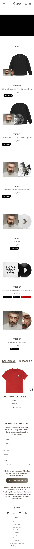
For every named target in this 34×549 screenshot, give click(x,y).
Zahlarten (17, 524)
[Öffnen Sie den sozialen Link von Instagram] (14, 513)
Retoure (17, 532)
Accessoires (26, 361)
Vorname (6, 450)
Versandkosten (17, 522)
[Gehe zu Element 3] (16, 407)
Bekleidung (9, 361)
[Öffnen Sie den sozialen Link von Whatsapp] (26, 513)
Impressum (17, 540)
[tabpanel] (17, 387)
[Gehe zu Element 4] (17, 407)
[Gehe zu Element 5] (19, 407)
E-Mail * (6, 440)
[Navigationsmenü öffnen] (4, 4)
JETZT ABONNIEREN (17, 480)
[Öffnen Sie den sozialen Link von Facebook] (8, 513)
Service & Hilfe (17, 527)
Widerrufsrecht (17, 530)
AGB (17, 535)
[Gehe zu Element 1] (13, 407)
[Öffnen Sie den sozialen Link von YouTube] (20, 513)
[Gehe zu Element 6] (20, 407)
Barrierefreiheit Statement (17, 543)
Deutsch (16, 517)
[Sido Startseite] (17, 3)
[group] (17, 25)
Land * (5, 460)
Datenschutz (17, 538)
